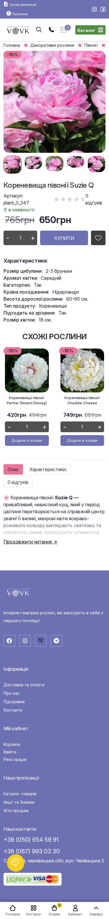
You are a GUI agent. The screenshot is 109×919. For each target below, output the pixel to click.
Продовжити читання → (30, 542)
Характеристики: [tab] (48, 469)
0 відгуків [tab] (18, 482)
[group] (12, 165)
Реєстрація (14, 759)
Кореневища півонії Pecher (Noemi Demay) (27, 400)
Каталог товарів (19, 793)
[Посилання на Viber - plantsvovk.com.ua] (41, 641)
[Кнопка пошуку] (39, 30)
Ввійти (9, 752)
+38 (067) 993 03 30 (31, 851)
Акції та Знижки (19, 802)
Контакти (12, 710)
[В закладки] (98, 238)
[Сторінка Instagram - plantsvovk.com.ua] (95, 10)
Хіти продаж (16, 810)
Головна (11, 45)
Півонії (91, 45)
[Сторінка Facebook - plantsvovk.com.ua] (103, 10)
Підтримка (14, 701)
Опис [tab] (13, 469)
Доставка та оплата (23, 685)
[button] (15, 863)
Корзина (11, 744)
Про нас (11, 693)
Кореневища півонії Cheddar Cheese (82, 400)
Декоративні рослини (52, 45)
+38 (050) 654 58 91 (30, 839)
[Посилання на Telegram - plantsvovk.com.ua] (56, 641)
